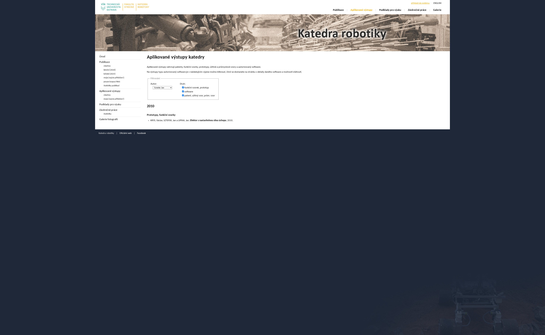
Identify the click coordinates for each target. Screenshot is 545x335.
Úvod (102, 56)
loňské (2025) (110, 74)
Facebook (141, 133)
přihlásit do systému (420, 3)
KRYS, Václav (156, 120)
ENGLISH (437, 3)
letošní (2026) (110, 70)
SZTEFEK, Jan (170, 120)
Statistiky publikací (111, 86)
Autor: (154, 84)
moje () (114, 78)
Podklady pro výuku (390, 10)
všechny (107, 66)
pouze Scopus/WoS (112, 82)
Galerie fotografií (108, 119)
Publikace (338, 10)
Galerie (437, 10)
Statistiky (107, 114)
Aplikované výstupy (361, 10)
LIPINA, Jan (183, 120)
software (189, 91)
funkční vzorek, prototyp (197, 88)
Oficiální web (126, 133)
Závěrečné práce (417, 10)
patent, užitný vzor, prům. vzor (200, 95)
